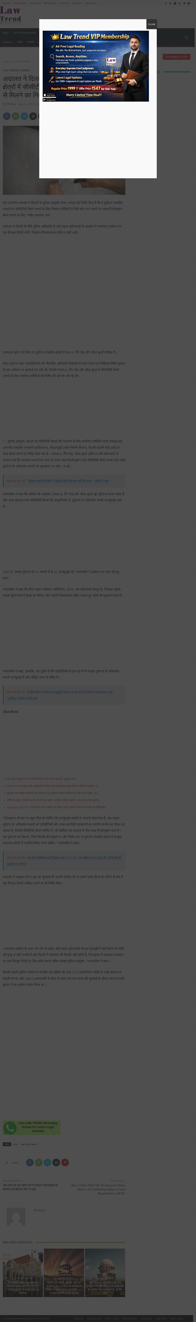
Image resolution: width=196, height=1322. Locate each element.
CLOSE (151, 24)
